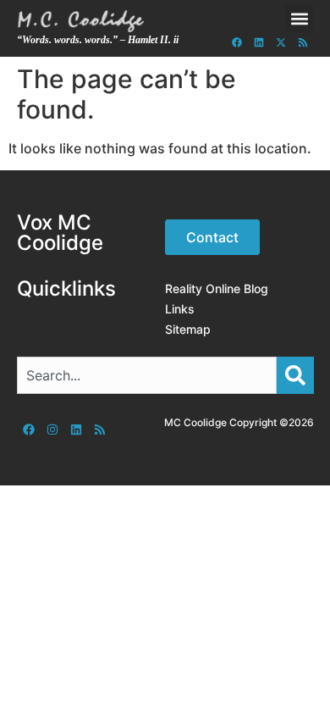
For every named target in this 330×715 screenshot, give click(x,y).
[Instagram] (52, 429)
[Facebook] (237, 42)
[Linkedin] (259, 42)
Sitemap (188, 329)
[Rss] (303, 42)
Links (180, 309)
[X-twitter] (281, 42)
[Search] (295, 375)
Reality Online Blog (216, 288)
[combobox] (147, 375)
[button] (299, 18)
